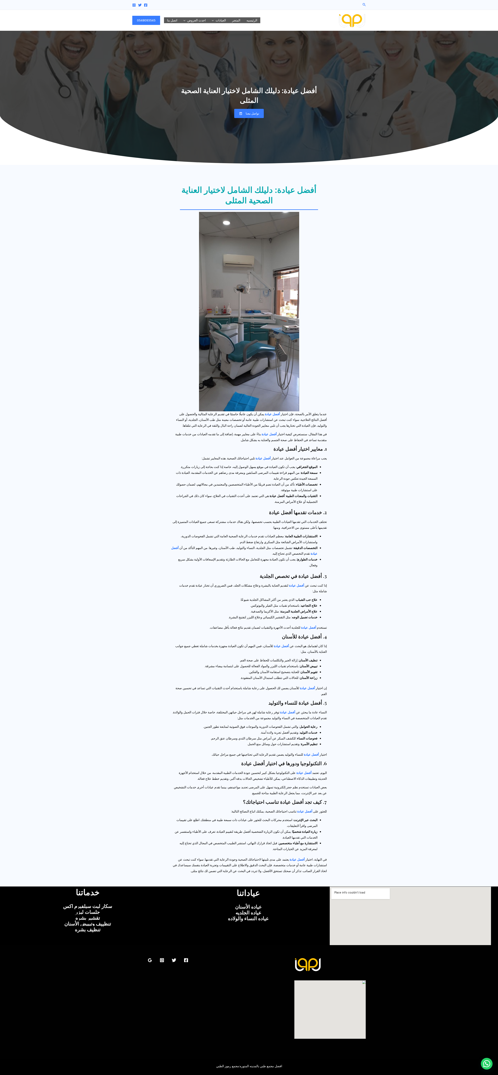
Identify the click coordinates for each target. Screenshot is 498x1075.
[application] (214, 20)
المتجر (236, 20)
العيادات (221, 20)
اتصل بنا (172, 20)
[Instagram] (134, 5)
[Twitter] (140, 5)
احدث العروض (196, 20)
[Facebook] (145, 5)
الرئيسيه (251, 20)
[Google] (150, 960)
